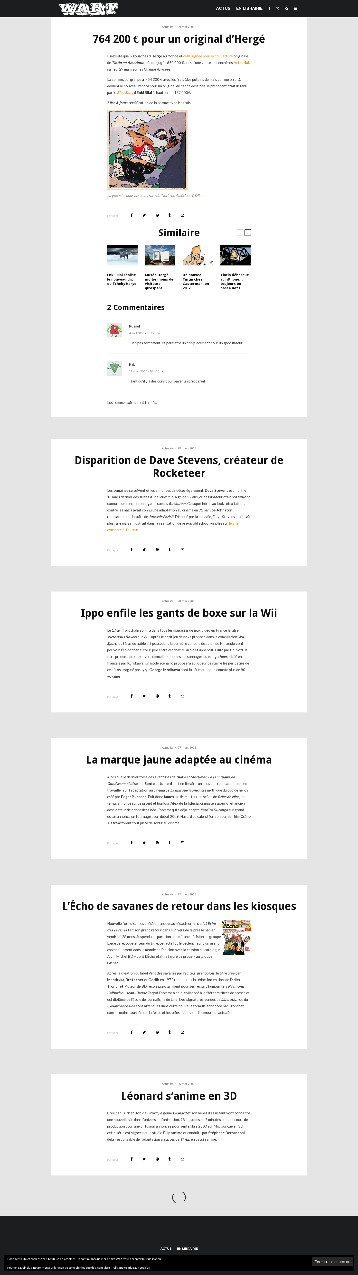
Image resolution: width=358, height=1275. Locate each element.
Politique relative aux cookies (131, 1267)
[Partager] (132, 215)
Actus (223, 8)
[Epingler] (157, 215)
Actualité (167, 27)
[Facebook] (269, 9)
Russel (134, 326)
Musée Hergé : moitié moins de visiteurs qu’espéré (159, 281)
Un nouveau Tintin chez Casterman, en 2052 (196, 281)
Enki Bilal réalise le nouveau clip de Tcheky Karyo (121, 279)
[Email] (182, 215)
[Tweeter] (144, 215)
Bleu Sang (125, 92)
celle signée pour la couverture (208, 56)
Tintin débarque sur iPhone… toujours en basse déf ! (234, 281)
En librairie (249, 8)
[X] (277, 9)
